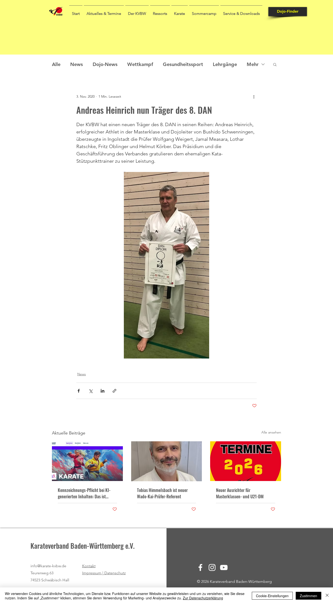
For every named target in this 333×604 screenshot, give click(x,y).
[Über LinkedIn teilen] (102, 390)
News (76, 64)
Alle (56, 64)
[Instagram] (212, 567)
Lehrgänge (225, 64)
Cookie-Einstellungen (272, 595)
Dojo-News (105, 64)
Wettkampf (140, 64)
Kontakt (89, 566)
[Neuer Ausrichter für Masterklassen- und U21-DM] (245, 461)
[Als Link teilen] (114, 390)
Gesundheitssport (183, 64)
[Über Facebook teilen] (78, 390)
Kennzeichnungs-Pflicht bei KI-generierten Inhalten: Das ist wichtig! (84, 493)
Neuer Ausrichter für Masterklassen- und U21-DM (240, 493)
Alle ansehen (271, 432)
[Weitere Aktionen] (254, 96)
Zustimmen (308, 595)
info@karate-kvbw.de (48, 566)
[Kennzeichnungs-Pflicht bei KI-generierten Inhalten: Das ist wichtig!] (87, 461)
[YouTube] (223, 567)
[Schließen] (327, 595)
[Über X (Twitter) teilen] (90, 390)
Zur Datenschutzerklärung (203, 597)
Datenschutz (115, 573)
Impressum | (93, 573)
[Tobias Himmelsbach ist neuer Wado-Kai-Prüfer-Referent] (166, 461)
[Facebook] (200, 567)
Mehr (253, 64)
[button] (104, 11)
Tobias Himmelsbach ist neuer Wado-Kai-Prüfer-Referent (162, 493)
